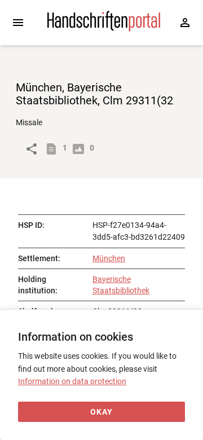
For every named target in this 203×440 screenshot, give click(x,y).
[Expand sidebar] (18, 22)
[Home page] (103, 28)
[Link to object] (31, 149)
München (108, 258)
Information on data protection (72, 381)
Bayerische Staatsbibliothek (120, 285)
